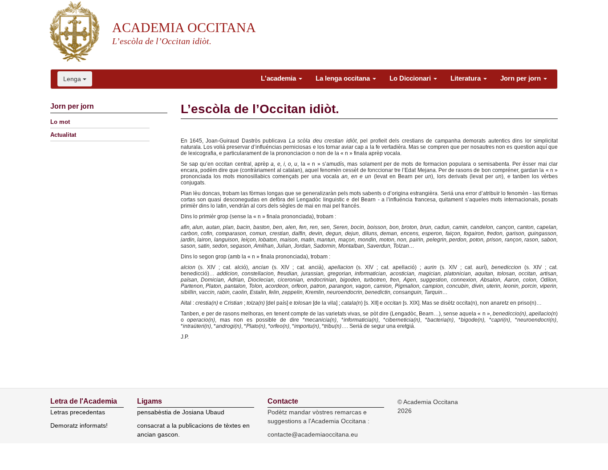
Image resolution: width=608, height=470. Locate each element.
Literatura (466, 78)
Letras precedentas (77, 412)
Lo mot (60, 122)
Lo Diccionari (411, 78)
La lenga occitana (344, 78)
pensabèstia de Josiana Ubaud (180, 412)
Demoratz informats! (79, 425)
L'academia (279, 78)
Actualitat (63, 134)
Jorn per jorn (521, 78)
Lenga (73, 78)
